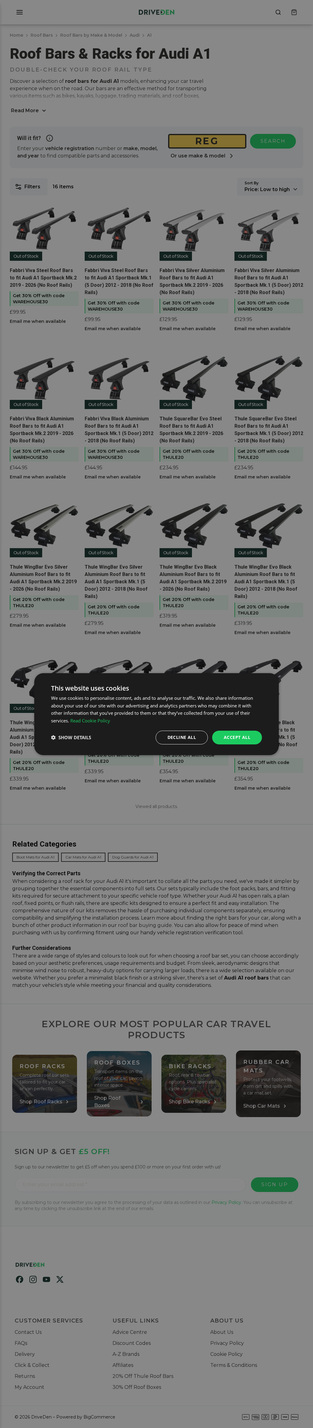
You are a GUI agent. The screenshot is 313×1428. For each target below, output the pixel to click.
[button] (71, 737)
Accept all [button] (237, 737)
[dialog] (156, 714)
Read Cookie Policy (90, 721)
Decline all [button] (182, 737)
